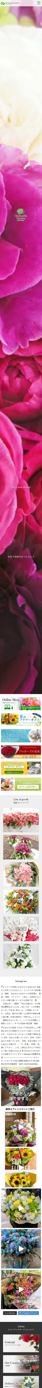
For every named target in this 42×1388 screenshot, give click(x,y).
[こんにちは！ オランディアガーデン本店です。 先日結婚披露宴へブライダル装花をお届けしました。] (21, 1208)
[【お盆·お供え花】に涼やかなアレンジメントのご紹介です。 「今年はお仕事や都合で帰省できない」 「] (21, 1127)
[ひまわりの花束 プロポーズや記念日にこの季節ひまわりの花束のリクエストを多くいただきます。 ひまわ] (21, 1045)
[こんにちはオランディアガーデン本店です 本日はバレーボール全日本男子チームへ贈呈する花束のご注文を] (21, 1289)
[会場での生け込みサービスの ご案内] (21, 859)
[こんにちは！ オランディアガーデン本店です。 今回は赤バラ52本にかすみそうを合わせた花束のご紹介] (21, 1086)
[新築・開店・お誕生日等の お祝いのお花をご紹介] (21, 941)
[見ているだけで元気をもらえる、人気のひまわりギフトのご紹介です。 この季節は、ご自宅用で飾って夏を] (21, 1167)
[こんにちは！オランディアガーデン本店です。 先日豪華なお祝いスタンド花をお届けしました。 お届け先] (21, 1249)
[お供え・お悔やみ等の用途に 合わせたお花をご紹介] (21, 968)
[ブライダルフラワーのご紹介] (21, 832)
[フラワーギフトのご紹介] (21, 886)
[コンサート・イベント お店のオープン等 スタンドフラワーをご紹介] (21, 913)
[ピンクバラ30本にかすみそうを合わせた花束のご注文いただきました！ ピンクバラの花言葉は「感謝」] (21, 1005)
